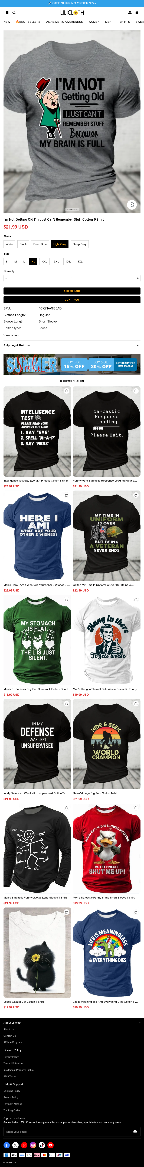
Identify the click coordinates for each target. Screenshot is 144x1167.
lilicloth (13, 1162)
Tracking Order (12, 1110)
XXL (44, 261)
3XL (56, 261)
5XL (80, 261)
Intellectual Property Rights (19, 1069)
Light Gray (59, 244)
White (9, 244)
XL (33, 261)
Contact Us (10, 1035)
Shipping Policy (12, 1090)
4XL (68, 261)
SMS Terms (10, 1076)
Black (23, 244)
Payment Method (13, 1103)
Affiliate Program (13, 1042)
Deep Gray (79, 244)
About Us (9, 1029)
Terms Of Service (13, 1063)
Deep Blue (40, 244)
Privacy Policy (11, 1056)
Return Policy (11, 1097)
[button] (7, 12)
